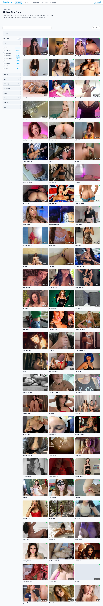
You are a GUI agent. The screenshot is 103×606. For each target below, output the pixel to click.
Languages (7, 88)
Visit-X (7, 68)
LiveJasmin (8, 60)
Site (5, 43)
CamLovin (7, 2)
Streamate (8, 53)
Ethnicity (6, 84)
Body (5, 98)
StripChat (8, 50)
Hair (5, 107)
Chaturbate (8, 48)
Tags (5, 93)
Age (5, 79)
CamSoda (8, 55)
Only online (6, 38)
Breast (6, 102)
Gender (6, 74)
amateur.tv (8, 63)
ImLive (7, 66)
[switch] (19, 39)
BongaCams (8, 58)
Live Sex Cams (7, 9)
